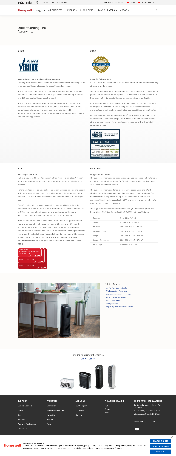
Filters (71, 10)
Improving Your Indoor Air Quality (119, 307)
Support (121, 2)
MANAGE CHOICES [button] (160, 441)
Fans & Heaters (106, 10)
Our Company (81, 406)
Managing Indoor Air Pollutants (118, 294)
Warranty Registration (27, 424)
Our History (80, 410)
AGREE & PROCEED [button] (161, 446)
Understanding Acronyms (116, 291)
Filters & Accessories (55, 410)
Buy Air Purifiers (88, 359)
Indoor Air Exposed (113, 300)
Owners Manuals (25, 406)
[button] (172, 437)
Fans (49, 424)
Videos (123, 10)
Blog (105, 2)
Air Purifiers (55, 10)
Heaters (50, 419)
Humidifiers (86, 10)
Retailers (21, 419)
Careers (79, 415)
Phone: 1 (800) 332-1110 (144, 422)
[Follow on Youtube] (137, 429)
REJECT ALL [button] (161, 451)
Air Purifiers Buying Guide (116, 288)
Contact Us (112, 2)
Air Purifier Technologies (116, 297)
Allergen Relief (112, 303)
